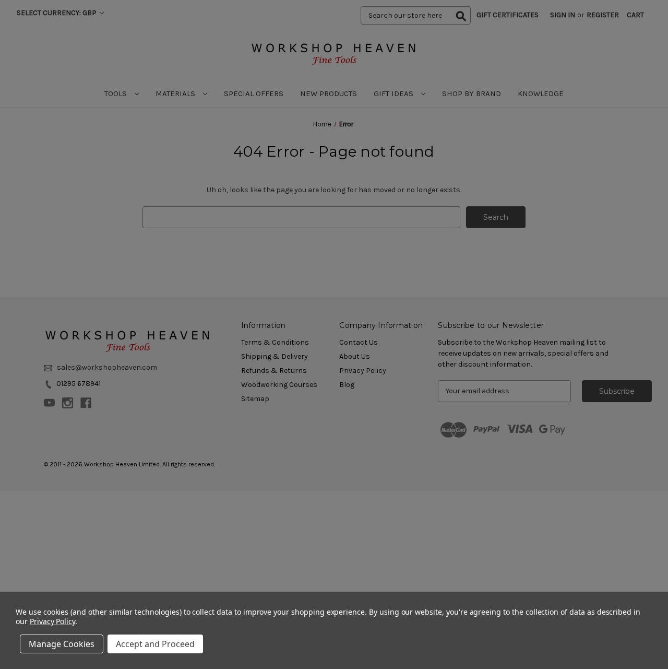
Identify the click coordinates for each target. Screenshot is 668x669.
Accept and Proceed (155, 644)
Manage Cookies (61, 644)
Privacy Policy (52, 621)
